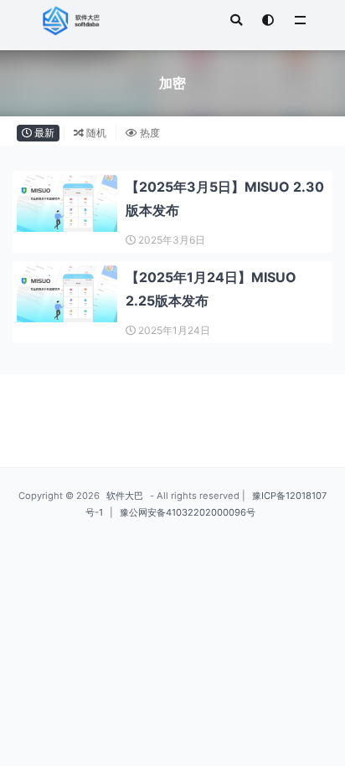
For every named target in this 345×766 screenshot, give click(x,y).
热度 (148, 132)
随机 (95, 132)
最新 (43, 132)
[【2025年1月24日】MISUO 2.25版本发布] (67, 293)
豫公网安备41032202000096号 (187, 512)
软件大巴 (124, 495)
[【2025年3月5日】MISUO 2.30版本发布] (67, 203)
